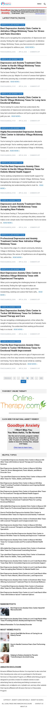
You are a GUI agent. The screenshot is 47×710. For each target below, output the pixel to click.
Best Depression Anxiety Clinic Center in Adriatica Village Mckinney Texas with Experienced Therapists (20, 276)
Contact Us (39, 703)
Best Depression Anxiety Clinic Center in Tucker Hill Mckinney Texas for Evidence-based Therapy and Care (21, 313)
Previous (8, 378)
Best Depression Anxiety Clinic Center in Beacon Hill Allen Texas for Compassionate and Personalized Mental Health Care (21, 542)
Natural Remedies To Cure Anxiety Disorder (16, 624)
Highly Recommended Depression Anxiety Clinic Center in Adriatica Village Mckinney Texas (21, 134)
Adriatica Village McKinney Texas (12, 25)
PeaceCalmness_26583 (8, 227)
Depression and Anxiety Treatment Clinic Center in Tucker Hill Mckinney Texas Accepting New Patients (20, 207)
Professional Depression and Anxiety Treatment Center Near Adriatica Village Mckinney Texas (20, 241)
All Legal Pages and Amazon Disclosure (17, 703)
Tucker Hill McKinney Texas (10, 200)
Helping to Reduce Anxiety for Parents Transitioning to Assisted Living (24, 656)
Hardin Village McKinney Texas (11, 59)
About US (23, 706)
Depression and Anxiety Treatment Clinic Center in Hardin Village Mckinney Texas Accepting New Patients (20, 66)
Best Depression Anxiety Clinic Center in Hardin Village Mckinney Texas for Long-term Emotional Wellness (23, 100)
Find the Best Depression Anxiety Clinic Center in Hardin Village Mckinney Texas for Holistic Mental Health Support (22, 169)
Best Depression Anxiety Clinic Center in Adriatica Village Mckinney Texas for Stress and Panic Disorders (22, 31)
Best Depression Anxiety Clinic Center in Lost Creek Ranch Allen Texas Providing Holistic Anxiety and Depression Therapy (23, 619)
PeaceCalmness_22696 (8, 52)
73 (23, 378)
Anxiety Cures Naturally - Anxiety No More (27, 700)
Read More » (30, 47)
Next (23, 381)
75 (32, 378)
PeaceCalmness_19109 (8, 86)
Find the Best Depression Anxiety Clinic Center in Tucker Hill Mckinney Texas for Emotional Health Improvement (20, 348)
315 (41, 378)
